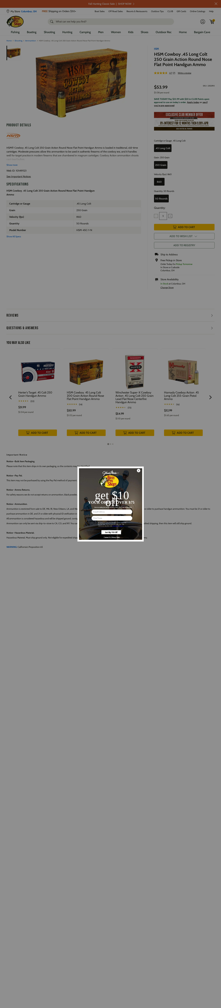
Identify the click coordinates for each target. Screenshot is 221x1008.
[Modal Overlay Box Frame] (110, 504)
